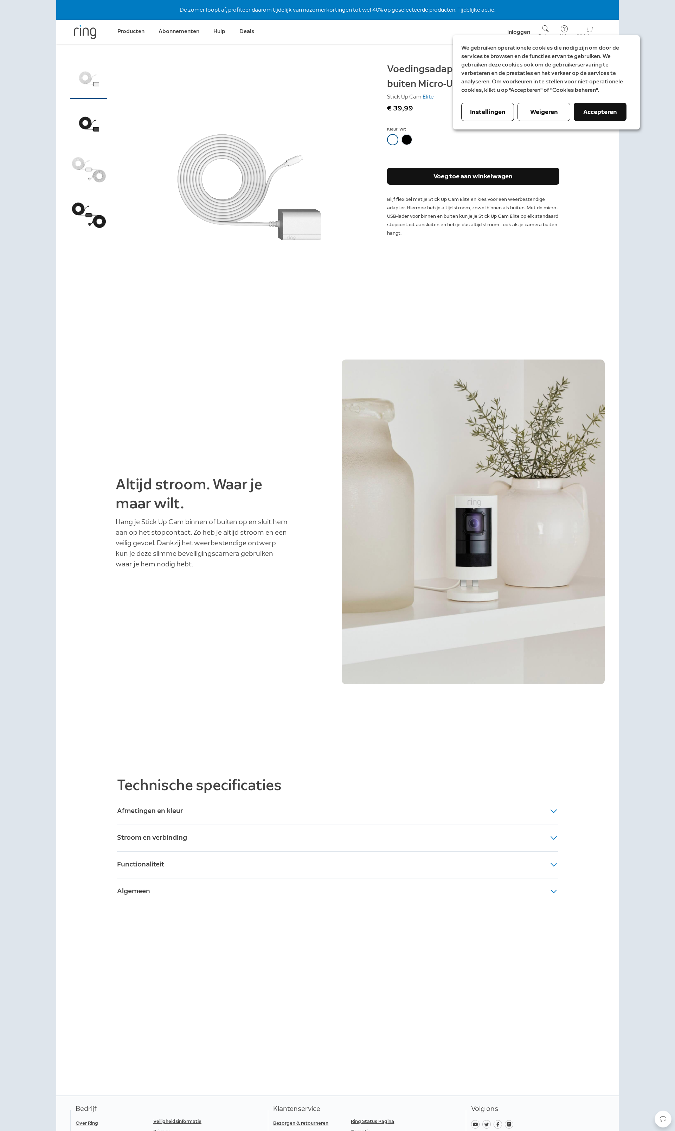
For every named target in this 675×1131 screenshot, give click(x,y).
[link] (189, 1121)
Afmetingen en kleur (150, 810)
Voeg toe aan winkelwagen (473, 176)
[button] (88, 79)
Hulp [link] (219, 31)
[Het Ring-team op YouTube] (476, 1123)
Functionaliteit (140, 864)
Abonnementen (179, 31)
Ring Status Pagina (372, 1121)
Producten (130, 31)
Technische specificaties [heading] (199, 785)
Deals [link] (246, 31)
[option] (392, 139)
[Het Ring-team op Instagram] (510, 1123)
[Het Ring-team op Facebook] (499, 1123)
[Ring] (85, 32)
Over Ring (87, 1123)
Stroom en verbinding (152, 837)
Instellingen (488, 112)
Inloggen (518, 31)
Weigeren (544, 112)
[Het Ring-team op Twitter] (488, 1123)
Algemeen (133, 891)
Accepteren (600, 112)
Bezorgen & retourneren (300, 1123)
